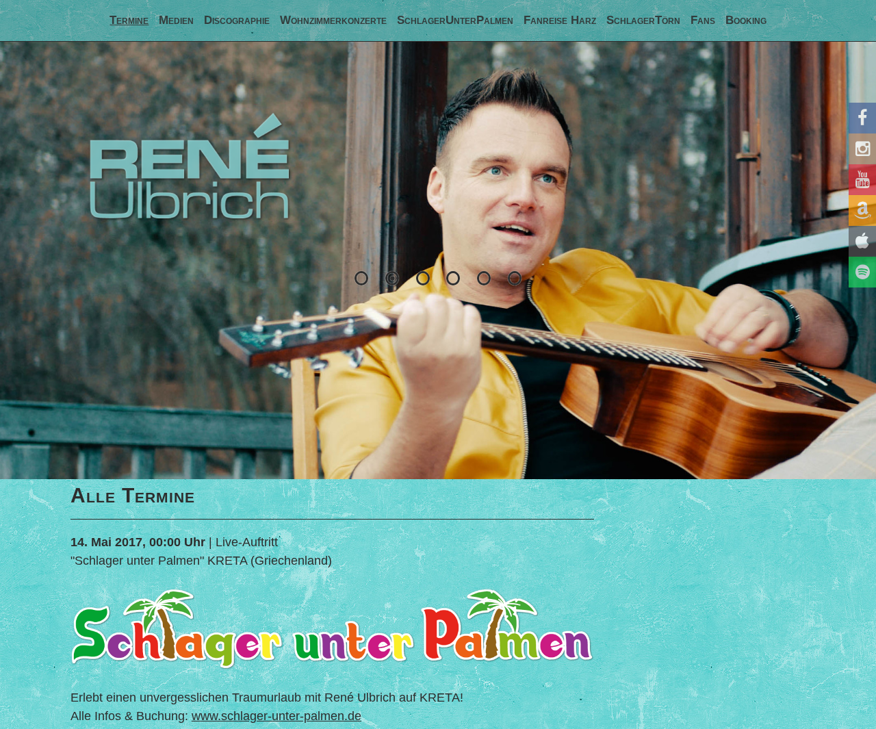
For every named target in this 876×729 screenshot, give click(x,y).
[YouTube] (862, 179)
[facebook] (862, 118)
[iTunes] (862, 241)
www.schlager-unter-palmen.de (276, 716)
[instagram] (862, 148)
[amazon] (862, 210)
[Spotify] (862, 272)
